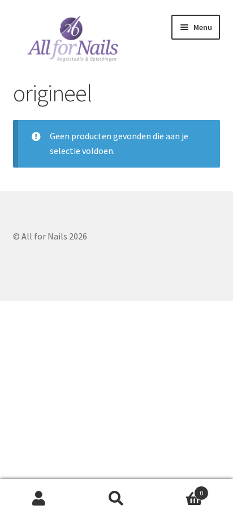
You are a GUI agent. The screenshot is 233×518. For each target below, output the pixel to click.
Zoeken (116, 499)
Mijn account (38, 499)
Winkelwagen (180, 489)
